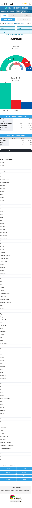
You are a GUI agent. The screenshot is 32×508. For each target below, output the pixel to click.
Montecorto (3, 375)
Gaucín (1, 322)
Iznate (1, 340)
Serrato (2, 416)
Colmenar (2, 284)
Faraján (2, 311)
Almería (8, 468)
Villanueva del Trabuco (5, 451)
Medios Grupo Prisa (16, 501)
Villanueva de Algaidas (5, 442)
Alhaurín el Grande (4, 182)
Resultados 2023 (11, 11)
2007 (27, 15)
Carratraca (2, 264)
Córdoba (8, 472)
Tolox (1, 424)
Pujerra (2, 395)
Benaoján (2, 241)
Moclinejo (2, 366)
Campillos (2, 252)
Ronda (1, 404)
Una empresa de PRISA (15, 497)
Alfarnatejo (2, 171)
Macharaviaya (3, 352)
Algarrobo (2, 174)
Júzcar (1, 349)
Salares (2, 407)
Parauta (2, 387)
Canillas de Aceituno (5, 255)
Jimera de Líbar (4, 343)
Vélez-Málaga (3, 439)
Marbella (2, 360)
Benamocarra (3, 238)
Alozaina (2, 197)
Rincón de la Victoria (5, 398)
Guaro (1, 328)
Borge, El (2, 246)
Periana (2, 389)
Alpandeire (2, 200)
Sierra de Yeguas (4, 419)
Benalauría (2, 229)
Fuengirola (2, 317)
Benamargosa (3, 235)
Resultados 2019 (21, 11)
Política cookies (14, 490)
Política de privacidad (5, 490)
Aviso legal (25, 489)
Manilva (2, 357)
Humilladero (3, 331)
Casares (2, 279)
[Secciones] (2, 4)
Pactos (29, 11)
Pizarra (1, 392)
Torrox (1, 430)
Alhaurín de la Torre (4, 179)
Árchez (1, 206)
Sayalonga (2, 410)
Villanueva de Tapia (4, 454)
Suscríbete (24, 3)
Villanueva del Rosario (5, 448)
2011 (20, 15)
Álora (1, 194)
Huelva (7, 476)
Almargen (2, 188)
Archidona (2, 209)
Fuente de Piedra (4, 319)
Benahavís (2, 226)
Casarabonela (3, 276)
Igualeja (2, 334)
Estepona (2, 308)
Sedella (2, 413)
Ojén (1, 384)
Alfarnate (2, 168)
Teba (1, 422)
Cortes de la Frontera (5, 293)
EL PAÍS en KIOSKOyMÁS (14, 492)
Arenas (1, 214)
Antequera (2, 203)
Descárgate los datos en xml (16, 150)
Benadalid (2, 223)
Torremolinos (3, 427)
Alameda (2, 162)
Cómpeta (2, 290)
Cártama (2, 270)
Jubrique (2, 346)
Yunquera (2, 459)
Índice (21, 492)
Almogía (2, 191)
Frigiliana (2, 314)
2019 (4, 15)
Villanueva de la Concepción (6, 445)
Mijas (1, 363)
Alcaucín (2, 165)
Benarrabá (2, 244)
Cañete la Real (3, 261)
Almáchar (2, 185)
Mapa (7, 492)
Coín (1, 281)
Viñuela (2, 457)
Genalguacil (3, 325)
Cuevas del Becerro (4, 299)
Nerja (1, 381)
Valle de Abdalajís (4, 436)
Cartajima (2, 267)
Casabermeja (3, 273)
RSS (24, 492)
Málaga (1, 354)
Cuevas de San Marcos (5, 302)
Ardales (2, 211)
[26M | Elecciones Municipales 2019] (16, 8)
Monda (1, 372)
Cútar (1, 305)
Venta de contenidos (12, 489)
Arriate (1, 217)
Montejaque (3, 378)
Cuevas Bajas (3, 296)
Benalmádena (3, 232)
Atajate (1, 220)
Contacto (5, 489)
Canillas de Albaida (4, 258)
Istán (1, 337)
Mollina (1, 369)
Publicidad (19, 489)
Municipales (8, 19)
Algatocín (2, 176)
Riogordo (2, 401)
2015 (12, 15)
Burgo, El (2, 249)
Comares (2, 287)
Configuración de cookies (24, 490)
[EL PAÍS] (8, 4)
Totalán (2, 433)
